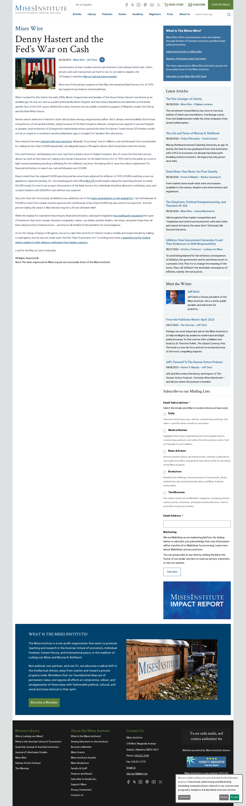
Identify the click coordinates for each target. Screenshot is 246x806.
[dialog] (209, 788)
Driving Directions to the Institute (89, 741)
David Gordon (210, 138)
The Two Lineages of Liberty (184, 99)
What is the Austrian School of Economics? (38, 741)
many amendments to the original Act (112, 198)
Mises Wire (29, 29)
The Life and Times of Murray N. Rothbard (192, 133)
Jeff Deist (92, 60)
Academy (137, 14)
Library (92, 14)
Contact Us (77, 795)
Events (122, 14)
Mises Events (78, 752)
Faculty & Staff (79, 768)
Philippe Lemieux (203, 104)
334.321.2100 (141, 755)
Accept (234, 797)
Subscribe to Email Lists (83, 779)
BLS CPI (90, 181)
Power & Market (189, 177)
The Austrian (187, 325)
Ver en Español (84, 5)
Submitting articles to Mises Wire (184, 52)
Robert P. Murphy (190, 367)
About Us (184, 14)
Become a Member (44, 702)
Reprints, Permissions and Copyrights (186, 59)
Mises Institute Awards (83, 758)
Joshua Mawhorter (204, 211)
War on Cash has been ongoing (100, 76)
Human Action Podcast (28, 763)
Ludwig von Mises (213, 249)
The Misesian (176, 492)
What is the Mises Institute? (86, 736)
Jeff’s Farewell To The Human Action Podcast (194, 362)
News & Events (177, 451)
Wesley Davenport (211, 177)
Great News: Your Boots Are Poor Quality (192, 171)
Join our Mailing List (137, 774)
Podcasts (107, 14)
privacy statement (219, 559)
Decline (224, 797)
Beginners (155, 14)
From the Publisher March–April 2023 (190, 319)
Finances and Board (81, 774)
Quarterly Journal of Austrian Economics (37, 747)
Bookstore (175, 471)
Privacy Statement (81, 790)
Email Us (131, 768)
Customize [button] (184, 797)
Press (170, 14)
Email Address (173, 516)
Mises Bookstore (80, 763)
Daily (171, 413)
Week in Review (177, 430)
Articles (77, 14)
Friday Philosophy (190, 138)
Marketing (170, 532)
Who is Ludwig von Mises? (29, 736)
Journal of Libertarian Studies (31, 752)
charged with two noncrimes (56, 141)
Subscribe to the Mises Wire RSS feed (186, 76)
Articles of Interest (191, 249)
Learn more (221, 545)
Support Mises (221, 5)
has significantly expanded (128, 216)
